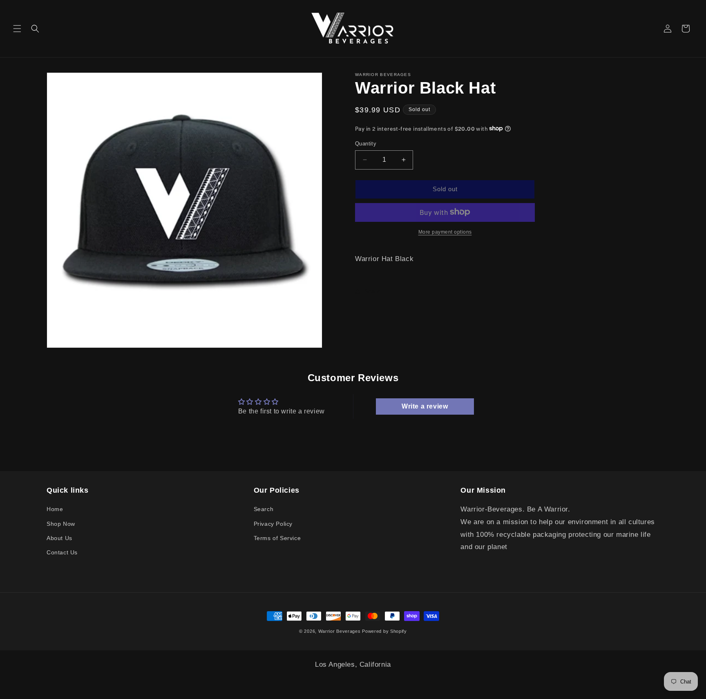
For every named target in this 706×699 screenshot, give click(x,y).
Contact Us (62, 552)
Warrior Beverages (340, 631)
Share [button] (372, 291)
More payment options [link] (445, 231)
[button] (17, 29)
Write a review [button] (425, 406)
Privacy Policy (273, 523)
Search (264, 509)
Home (55, 509)
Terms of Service (277, 538)
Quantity (365, 144)
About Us (59, 538)
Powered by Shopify (384, 631)
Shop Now (61, 523)
